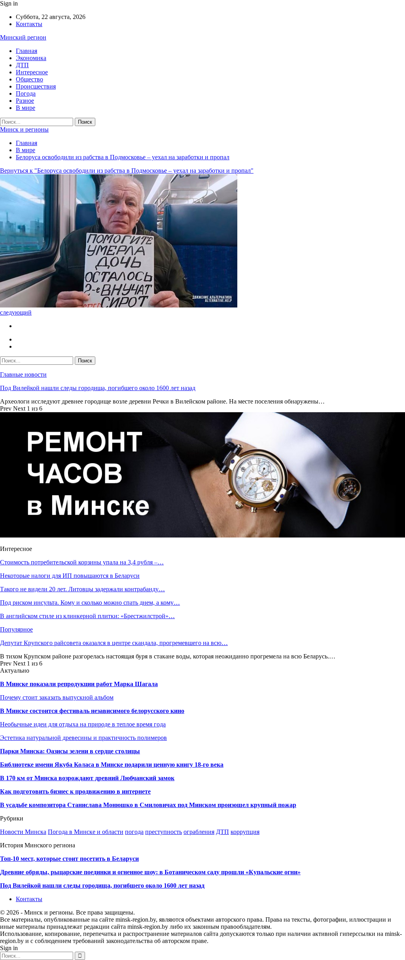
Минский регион (23, 37)
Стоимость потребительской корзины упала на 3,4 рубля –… (82, 562)
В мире (25, 107)
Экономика (31, 58)
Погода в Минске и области (85, 831)
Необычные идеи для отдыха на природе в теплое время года (83, 724)
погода (134, 831)
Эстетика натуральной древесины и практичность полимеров (83, 737)
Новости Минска (23, 831)
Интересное (32, 72)
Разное (25, 100)
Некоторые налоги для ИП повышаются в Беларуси (70, 575)
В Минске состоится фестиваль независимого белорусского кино (92, 710)
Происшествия (36, 86)
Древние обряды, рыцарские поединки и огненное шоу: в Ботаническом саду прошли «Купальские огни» (150, 872)
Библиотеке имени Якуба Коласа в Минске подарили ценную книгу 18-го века (111, 764)
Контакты (29, 24)
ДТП (22, 65)
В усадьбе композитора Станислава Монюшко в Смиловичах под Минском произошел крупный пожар (148, 805)
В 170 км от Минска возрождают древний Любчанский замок (87, 778)
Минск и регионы (24, 129)
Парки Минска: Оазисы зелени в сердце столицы (70, 751)
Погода (26, 93)
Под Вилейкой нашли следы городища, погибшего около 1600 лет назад (97, 388)
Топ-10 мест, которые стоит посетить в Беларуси (69, 858)
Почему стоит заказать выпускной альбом (57, 697)
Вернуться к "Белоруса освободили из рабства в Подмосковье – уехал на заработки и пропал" (127, 170)
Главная (26, 50)
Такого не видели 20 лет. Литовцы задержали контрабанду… (82, 589)
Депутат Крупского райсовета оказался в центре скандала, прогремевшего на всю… (114, 642)
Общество (29, 79)
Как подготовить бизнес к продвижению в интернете (75, 791)
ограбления (199, 831)
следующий (16, 312)
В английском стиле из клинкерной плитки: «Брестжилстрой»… (87, 616)
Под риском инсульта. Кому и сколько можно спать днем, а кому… (90, 602)
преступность (163, 831)
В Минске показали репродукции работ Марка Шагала (79, 684)
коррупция (245, 831)
